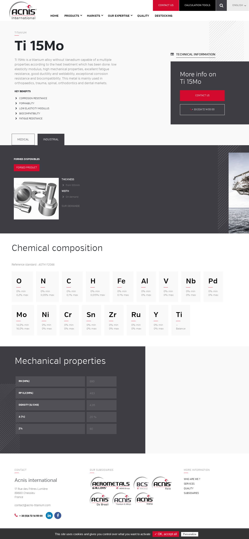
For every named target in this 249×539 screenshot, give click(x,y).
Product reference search (221, 5)
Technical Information (195, 54)
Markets (93, 15)
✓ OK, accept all (165, 534)
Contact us (166, 5)
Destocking (163, 15)
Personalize (189, 534)
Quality (143, 15)
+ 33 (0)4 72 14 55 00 (203, 109)
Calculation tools (197, 5)
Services (189, 483)
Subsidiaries (191, 493)
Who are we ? (192, 479)
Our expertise (119, 15)
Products (71, 15)
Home (54, 15)
